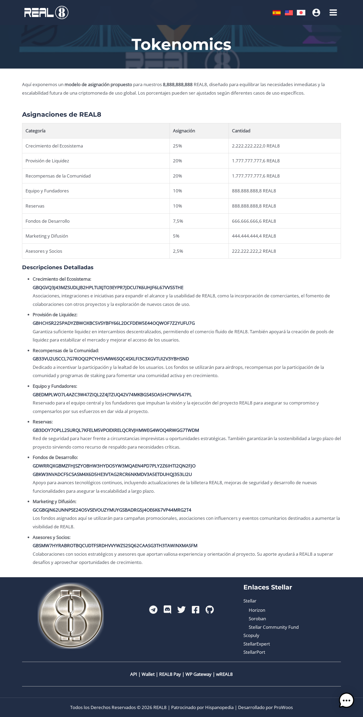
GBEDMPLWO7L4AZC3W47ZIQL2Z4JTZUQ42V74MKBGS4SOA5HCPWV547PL (112, 394)
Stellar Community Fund (274, 627)
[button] (346, 700)
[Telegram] (153, 609)
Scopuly (251, 635)
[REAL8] (46, 12)
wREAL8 (224, 674)
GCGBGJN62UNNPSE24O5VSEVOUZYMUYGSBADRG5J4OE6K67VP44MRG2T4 (112, 510)
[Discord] (167, 609)
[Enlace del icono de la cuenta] (316, 12)
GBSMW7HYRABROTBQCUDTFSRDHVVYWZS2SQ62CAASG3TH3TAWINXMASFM (115, 545)
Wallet (148, 674)
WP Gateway (198, 674)
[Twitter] (181, 609)
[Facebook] (195, 609)
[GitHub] (209, 609)
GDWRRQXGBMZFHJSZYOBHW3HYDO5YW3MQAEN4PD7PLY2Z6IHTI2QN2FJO (114, 466)
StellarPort (254, 652)
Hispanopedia (219, 707)
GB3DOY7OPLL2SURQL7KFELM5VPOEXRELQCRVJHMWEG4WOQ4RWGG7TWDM (116, 430)
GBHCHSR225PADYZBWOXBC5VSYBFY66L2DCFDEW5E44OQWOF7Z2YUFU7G (114, 323)
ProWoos (283, 707)
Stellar (249, 601)
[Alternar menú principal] (333, 12)
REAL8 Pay (170, 674)
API (133, 674)
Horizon (257, 610)
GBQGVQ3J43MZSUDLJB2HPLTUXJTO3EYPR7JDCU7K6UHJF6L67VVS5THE (108, 287)
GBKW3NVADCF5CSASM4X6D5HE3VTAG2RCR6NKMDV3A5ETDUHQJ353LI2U (112, 474)
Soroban (257, 618)
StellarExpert (256, 644)
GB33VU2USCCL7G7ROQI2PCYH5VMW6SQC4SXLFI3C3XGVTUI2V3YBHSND (111, 359)
